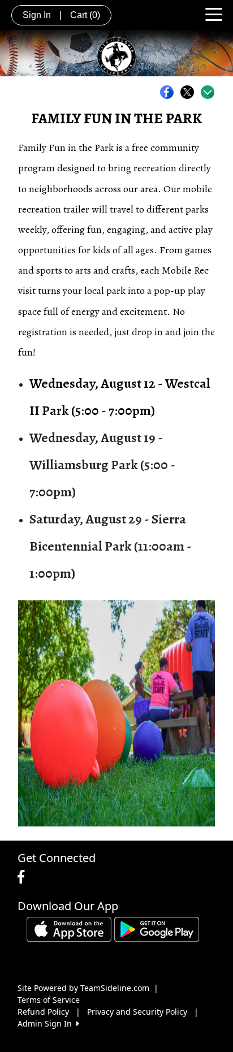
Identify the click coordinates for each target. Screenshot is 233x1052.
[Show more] (207, 92)
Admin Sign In (47, 1023)
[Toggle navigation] (214, 13)
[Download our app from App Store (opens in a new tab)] (69, 928)
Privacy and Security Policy (137, 1011)
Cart (85, 15)
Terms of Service (49, 999)
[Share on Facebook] (169, 92)
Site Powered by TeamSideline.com (83, 987)
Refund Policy (43, 1011)
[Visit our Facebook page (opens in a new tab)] (24, 877)
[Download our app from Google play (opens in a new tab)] (156, 928)
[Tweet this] (190, 92)
